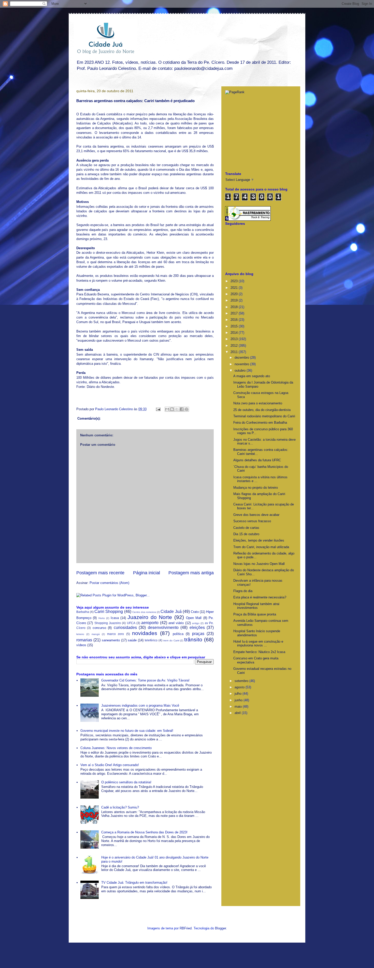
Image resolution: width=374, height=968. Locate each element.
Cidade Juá (171, 611)
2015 (235, 326)
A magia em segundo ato (251, 376)
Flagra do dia (242, 591)
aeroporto (150, 623)
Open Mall (194, 618)
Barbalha (82, 611)
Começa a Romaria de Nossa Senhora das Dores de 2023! (144, 832)
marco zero (115, 634)
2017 (235, 313)
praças (198, 633)
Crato (195, 612)
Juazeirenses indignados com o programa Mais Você (140, 705)
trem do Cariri (171, 640)
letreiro (80, 634)
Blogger (220, 928)
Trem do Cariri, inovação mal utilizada (261, 547)
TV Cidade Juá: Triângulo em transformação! (134, 882)
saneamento (111, 640)
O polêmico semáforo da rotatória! (126, 782)
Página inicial (146, 572)
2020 (235, 294)
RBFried (186, 928)
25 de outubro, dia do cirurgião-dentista (262, 410)
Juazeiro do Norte (149, 617)
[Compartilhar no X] (176, 409)
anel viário (176, 623)
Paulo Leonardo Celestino (114, 409)
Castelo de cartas (246, 528)
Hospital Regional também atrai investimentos (256, 606)
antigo (195, 623)
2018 (235, 307)
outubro (241, 370)
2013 (235, 339)
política (178, 634)
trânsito (193, 639)
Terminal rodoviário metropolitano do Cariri (264, 416)
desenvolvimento (163, 627)
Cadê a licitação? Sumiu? (120, 807)
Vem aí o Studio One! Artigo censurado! (109, 765)
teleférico (151, 640)
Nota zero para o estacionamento (257, 403)
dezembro (242, 357)
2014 (235, 333)
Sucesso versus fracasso (252, 521)
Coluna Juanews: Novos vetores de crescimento (116, 748)
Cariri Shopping (108, 611)
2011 (235, 352)
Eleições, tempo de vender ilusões (258, 540)
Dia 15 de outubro (246, 534)
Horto (101, 618)
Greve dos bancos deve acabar (256, 515)
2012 (235, 345)
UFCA (131, 623)
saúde (132, 640)
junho (239, 700)
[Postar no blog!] (172, 409)
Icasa (115, 618)
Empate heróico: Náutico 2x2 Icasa (259, 652)
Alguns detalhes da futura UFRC (257, 460)
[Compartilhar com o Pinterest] (186, 409)
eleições (197, 627)
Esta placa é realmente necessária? (259, 597)
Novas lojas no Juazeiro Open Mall (259, 564)
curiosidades (125, 627)
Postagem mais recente (100, 572)
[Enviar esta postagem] (158, 409)
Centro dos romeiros (144, 612)
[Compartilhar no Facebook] (181, 409)
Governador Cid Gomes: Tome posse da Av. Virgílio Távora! (145, 680)
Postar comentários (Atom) (109, 583)
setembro (242, 681)
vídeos (81, 645)
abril (238, 713)
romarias (84, 640)
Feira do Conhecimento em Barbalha (260, 422)
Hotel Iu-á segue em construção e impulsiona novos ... (258, 643)
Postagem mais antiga (191, 572)
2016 (235, 320)
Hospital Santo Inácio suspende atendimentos (256, 633)
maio (239, 706)
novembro (242, 364)
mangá (96, 634)
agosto (240, 687)
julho (238, 693)
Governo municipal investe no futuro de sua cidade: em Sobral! (126, 731)
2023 (235, 281)
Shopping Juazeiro (107, 623)
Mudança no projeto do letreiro (255, 487)
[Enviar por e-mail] (167, 409)
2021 (235, 288)
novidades (144, 633)
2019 (235, 300)
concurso (99, 628)
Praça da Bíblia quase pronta (254, 614)
